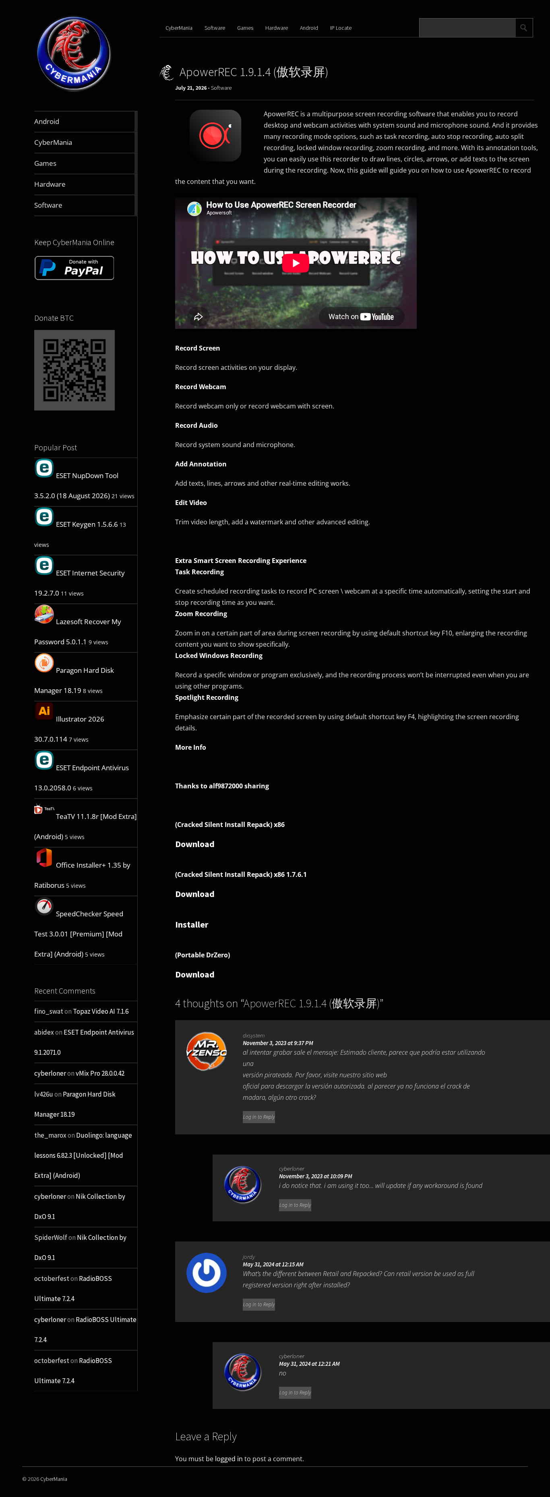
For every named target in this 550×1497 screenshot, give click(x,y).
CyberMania (178, 27)
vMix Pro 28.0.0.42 (100, 1073)
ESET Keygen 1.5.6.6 (87, 524)
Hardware (276, 27)
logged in (229, 1458)
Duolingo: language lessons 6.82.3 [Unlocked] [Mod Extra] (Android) (83, 1155)
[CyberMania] (74, 92)
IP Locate (341, 27)
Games (245, 27)
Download (195, 844)
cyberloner (50, 1073)
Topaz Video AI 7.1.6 (100, 1011)
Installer (191, 924)
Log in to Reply (259, 1116)
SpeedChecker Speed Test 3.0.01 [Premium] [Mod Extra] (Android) (78, 934)
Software (215, 27)
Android (309, 27)
